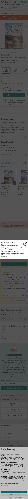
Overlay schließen (25, 243)
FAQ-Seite (4, 256)
